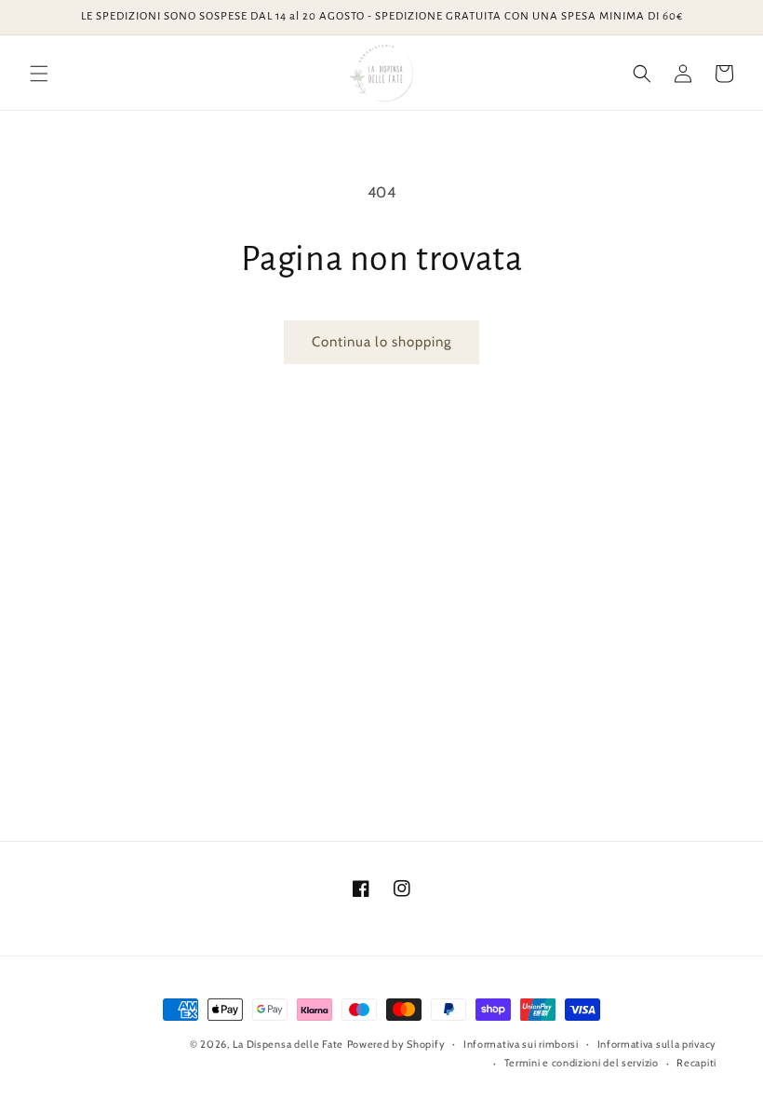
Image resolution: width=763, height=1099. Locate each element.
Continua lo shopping (381, 341)
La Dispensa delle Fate (288, 1044)
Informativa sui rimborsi (521, 1044)
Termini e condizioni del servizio (581, 1062)
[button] (39, 73)
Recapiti (696, 1062)
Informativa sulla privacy (657, 1044)
